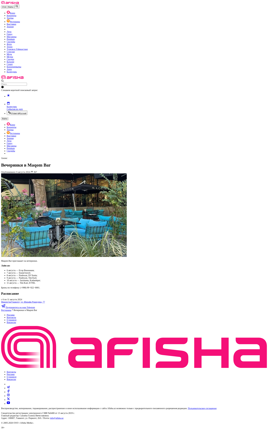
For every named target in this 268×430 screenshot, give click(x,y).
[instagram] (8, 396)
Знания (10, 26)
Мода (9, 54)
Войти (10, 7)
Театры (10, 18)
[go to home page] (10, 3)
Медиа (10, 57)
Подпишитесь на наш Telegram (20, 307)
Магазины (11, 37)
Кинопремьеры (14, 67)
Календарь (12, 72)
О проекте (11, 320)
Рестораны (15, 21)
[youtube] (8, 403)
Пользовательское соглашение (202, 408)
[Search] (16, 6)
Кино (12, 13)
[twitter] (8, 400)
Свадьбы (11, 42)
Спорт (10, 64)
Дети (9, 31)
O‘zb (4, 7)
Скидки (10, 59)
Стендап (11, 52)
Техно (9, 47)
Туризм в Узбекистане (17, 49)
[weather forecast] (137, 98)
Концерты (11, 15)
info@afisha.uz (57, 418)
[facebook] (8, 392)
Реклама (11, 315)
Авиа (9, 69)
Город (9, 34)
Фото (9, 44)
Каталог (10, 62)
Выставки (11, 24)
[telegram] (8, 388)
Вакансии (11, 322)
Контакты (11, 317)
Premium (11, 39)
